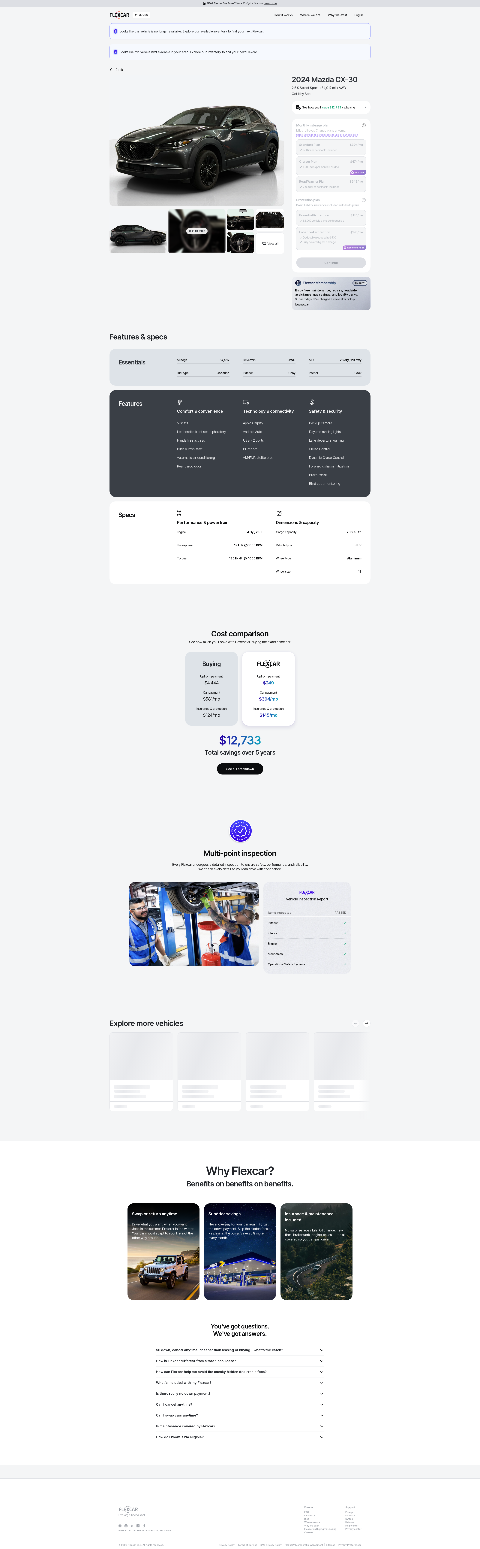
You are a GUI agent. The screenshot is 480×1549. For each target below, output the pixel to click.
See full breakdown (240, 769)
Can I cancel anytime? (174, 1404)
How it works (283, 15)
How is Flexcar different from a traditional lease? (196, 1361)
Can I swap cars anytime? (177, 1415)
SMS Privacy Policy (271, 1545)
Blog (306, 1518)
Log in (358, 15)
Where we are (310, 15)
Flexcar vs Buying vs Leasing (320, 1529)
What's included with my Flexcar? (183, 1383)
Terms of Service (247, 1545)
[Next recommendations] (366, 1023)
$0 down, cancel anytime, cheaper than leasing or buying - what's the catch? (219, 1350)
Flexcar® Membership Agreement (304, 1545)
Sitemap (330, 1545)
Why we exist (337, 15)
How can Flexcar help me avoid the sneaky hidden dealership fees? (211, 1372)
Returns (349, 1522)
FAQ (306, 1512)
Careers (309, 1532)
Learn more (270, 3)
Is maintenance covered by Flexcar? (185, 1426)
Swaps (349, 1518)
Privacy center (353, 1529)
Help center (351, 1525)
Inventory (309, 1515)
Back (119, 70)
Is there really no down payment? (183, 1393)
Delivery (350, 1515)
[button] (141, 1071)
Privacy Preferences (350, 1545)
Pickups (349, 1512)
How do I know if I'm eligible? (180, 1437)
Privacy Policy (227, 1545)
